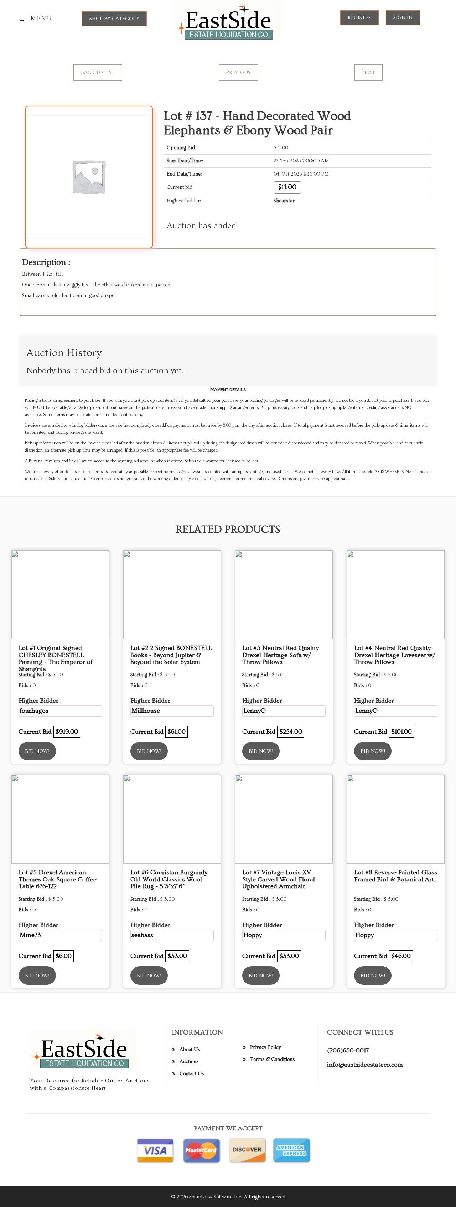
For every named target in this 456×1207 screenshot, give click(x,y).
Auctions (189, 1062)
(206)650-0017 (348, 1050)
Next (368, 73)
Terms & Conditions (272, 1059)
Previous (238, 73)
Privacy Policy (265, 1047)
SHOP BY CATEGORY (114, 19)
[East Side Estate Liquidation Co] (228, 20)
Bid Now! (37, 751)
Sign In (403, 18)
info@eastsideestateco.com (365, 1064)
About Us (190, 1049)
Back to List (98, 73)
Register (359, 18)
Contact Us (192, 1074)
